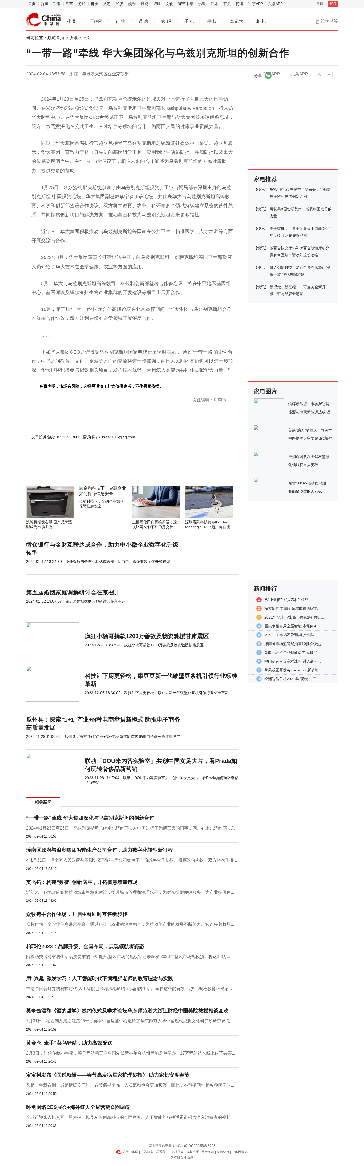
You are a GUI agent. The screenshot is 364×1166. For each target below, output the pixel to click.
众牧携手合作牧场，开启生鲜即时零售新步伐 (76, 914)
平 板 (212, 21)
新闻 (44, 4)
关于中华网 (130, 1152)
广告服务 (147, 1152)
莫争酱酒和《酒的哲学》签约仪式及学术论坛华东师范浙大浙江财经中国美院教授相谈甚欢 (127, 1010)
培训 (157, 4)
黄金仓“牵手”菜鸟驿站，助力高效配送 (69, 1043)
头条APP (275, 4)
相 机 (261, 21)
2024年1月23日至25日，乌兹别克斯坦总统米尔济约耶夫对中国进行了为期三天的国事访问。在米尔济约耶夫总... (132, 828)
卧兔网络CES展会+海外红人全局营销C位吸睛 (78, 1107)
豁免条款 (207, 1152)
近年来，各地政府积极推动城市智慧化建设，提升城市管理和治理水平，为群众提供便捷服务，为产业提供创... (130, 892)
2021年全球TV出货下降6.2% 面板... (294, 617)
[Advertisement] (116, 471)
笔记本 (236, 21)
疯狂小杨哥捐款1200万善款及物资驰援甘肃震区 (147, 636)
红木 (214, 4)
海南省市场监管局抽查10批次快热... (294, 644)
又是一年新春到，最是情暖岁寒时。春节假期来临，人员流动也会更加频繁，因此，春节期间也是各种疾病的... (130, 1085)
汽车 (69, 4)
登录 (333, 3)
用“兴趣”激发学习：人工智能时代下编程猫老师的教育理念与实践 (99, 978)
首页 (31, 4)
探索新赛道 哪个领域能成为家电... (292, 608)
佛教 (202, 4)
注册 (319, 3)
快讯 (73, 37)
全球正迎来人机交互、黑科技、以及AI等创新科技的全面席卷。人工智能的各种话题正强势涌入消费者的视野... (130, 1117)
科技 (94, 4)
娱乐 (132, 4)
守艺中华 (185, 4)
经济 (119, 4)
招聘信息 (177, 1152)
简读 (239, 4)
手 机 (189, 21)
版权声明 (192, 1152)
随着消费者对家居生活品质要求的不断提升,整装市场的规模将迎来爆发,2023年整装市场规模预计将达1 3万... (128, 956)
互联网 (96, 21)
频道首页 (55, 37)
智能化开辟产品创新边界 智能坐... (292, 652)
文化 (169, 4)
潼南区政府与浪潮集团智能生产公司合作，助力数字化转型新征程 (99, 850)
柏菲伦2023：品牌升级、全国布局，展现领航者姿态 (85, 946)
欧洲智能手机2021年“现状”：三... (292, 679)
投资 (144, 4)
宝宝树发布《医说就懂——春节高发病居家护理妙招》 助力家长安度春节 (107, 1075)
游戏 (82, 4)
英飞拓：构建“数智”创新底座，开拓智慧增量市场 (82, 882)
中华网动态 (240, 1152)
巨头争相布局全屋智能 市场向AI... (292, 626)
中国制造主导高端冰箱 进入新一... (292, 661)
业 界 (71, 21)
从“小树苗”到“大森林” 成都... (287, 600)
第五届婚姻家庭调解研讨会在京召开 (73, 592)
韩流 (227, 4)
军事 (56, 4)
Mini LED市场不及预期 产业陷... (290, 635)
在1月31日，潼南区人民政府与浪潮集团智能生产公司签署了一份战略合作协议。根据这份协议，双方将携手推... (131, 860)
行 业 (120, 21)
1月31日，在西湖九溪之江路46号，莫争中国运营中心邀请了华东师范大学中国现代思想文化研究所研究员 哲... (130, 1021)
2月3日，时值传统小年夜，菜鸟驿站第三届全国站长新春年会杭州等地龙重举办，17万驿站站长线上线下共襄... (130, 1053)
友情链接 (223, 1152)
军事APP (255, 4)
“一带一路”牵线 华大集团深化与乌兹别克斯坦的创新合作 (90, 818)
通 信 (143, 21)
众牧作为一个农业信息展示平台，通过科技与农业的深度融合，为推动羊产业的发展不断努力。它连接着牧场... (130, 924)
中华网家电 (43, 20)
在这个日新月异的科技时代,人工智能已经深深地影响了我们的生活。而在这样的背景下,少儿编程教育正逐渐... (129, 988)
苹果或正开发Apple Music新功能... (293, 670)
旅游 (107, 4)
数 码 (166, 21)
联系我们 (162, 1152)
